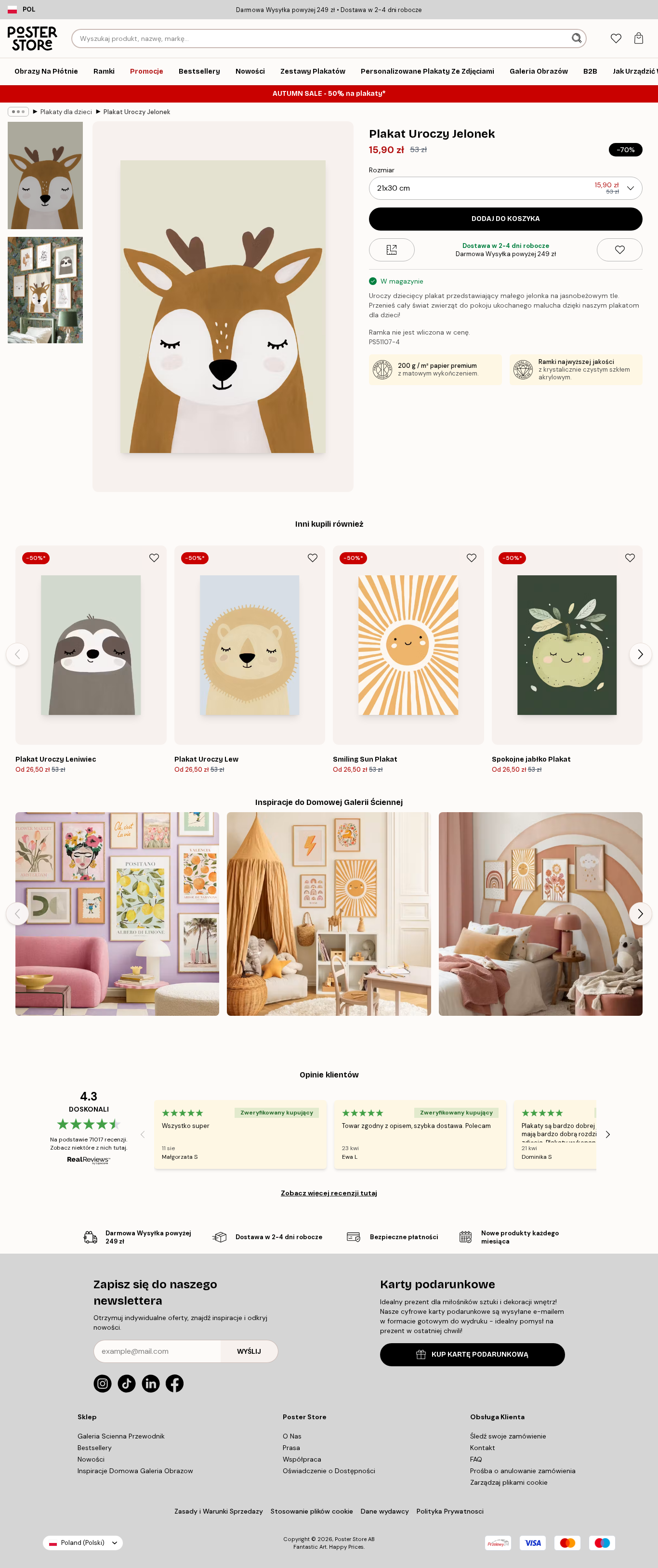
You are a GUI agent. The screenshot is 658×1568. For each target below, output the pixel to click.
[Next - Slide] (640, 654)
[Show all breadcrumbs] (18, 112)
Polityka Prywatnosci (450, 1511)
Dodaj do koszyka (506, 219)
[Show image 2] (45, 290)
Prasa (291, 1447)
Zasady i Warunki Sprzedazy (218, 1511)
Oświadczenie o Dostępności (329, 1470)
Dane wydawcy (385, 1511)
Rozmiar (382, 170)
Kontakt (482, 1447)
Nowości (91, 1459)
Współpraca (302, 1459)
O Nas (292, 1436)
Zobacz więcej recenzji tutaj (329, 1193)
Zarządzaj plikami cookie (509, 1482)
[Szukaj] (578, 38)
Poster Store (351, 1539)
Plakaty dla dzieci (66, 112)
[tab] (616, 39)
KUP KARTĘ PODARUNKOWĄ (480, 1354)
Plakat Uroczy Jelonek (137, 112)
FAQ (476, 1459)
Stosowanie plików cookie (312, 1511)
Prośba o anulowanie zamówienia (523, 1470)
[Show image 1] (45, 175)
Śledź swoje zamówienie (508, 1436)
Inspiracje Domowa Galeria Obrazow (135, 1470)
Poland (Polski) (83, 1543)
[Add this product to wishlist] (620, 249)
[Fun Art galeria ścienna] (117, 914)
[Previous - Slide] (17, 654)
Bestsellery (95, 1447)
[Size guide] (392, 249)
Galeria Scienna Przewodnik (121, 1436)
